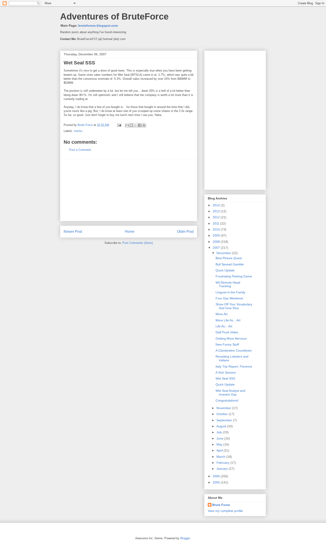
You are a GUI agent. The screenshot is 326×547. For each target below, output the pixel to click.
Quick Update (225, 270)
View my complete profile (225, 511)
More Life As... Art (228, 320)
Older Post (185, 231)
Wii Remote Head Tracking (228, 284)
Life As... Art (224, 326)
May (219, 444)
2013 (217, 211)
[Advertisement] (128, 190)
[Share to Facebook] (139, 125)
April (220, 450)
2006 (217, 476)
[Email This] (127, 125)
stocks (78, 131)
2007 (217, 247)
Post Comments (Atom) (137, 243)
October (222, 414)
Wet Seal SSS (225, 378)
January (222, 468)
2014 (217, 205)
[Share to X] (135, 125)
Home (129, 231)
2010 (217, 229)
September (224, 420)
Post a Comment (80, 149)
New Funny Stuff (227, 344)
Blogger (185, 538)
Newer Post (73, 231)
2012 (217, 217)
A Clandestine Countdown (234, 350)
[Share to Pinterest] (144, 125)
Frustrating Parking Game (234, 276)
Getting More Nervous (231, 338)
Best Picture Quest (229, 258)
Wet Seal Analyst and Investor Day (230, 392)
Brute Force (86, 125)
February (223, 462)
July (219, 432)
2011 (216, 223)
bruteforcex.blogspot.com (98, 25)
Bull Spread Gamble (230, 264)
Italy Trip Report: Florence (234, 366)
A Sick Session (226, 372)
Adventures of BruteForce (114, 16)
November (224, 408)
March (221, 456)
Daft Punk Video (227, 332)
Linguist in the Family (230, 292)
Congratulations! (227, 400)
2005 (217, 482)
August (221, 426)
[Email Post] (119, 125)
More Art (222, 314)
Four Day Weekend (229, 298)
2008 (217, 241)
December (224, 253)
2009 (217, 235)
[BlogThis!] (131, 125)
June (220, 438)
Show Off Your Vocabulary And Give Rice (234, 306)
